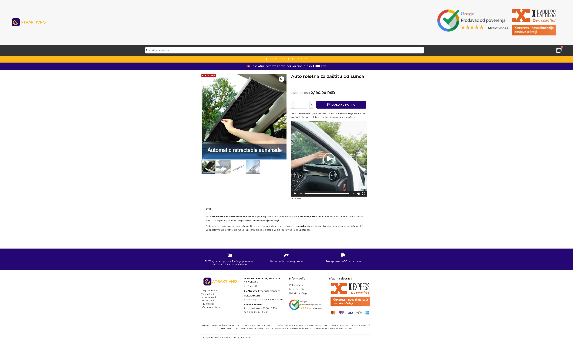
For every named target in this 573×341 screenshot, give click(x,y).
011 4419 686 (251, 286)
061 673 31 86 (346, 328)
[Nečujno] (358, 193)
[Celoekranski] (363, 193)
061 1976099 (251, 282)
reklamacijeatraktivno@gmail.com (263, 299)
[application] (329, 159)
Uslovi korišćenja (298, 293)
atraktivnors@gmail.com (266, 290)
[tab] (208, 209)
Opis (209, 208)
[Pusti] (294, 193)
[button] (329, 159)
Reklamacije (296, 285)
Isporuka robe (297, 289)
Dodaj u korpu (343, 104)
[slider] (327, 193)
